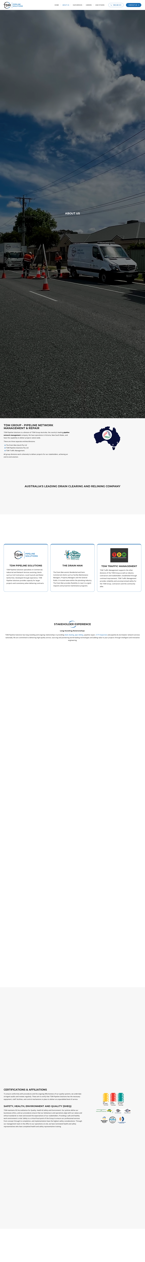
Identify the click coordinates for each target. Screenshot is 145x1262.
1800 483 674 (117, 5)
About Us (65, 5)
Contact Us (132, 5)
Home (57, 5)
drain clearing (69, 635)
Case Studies (99, 5)
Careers (89, 5)
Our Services (77, 5)
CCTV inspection (101, 635)
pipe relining (79, 635)
